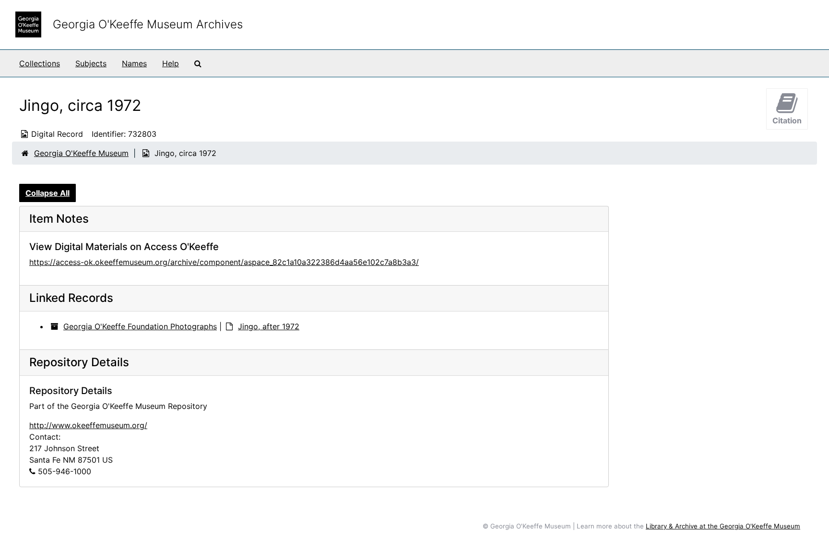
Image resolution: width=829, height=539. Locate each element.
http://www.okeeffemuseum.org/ (88, 425)
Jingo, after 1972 (268, 326)
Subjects (91, 63)
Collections (39, 63)
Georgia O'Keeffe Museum (81, 153)
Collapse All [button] (47, 193)
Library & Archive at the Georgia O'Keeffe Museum (723, 526)
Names (134, 63)
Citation (787, 120)
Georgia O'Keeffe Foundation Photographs (140, 326)
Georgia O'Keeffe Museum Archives (148, 24)
